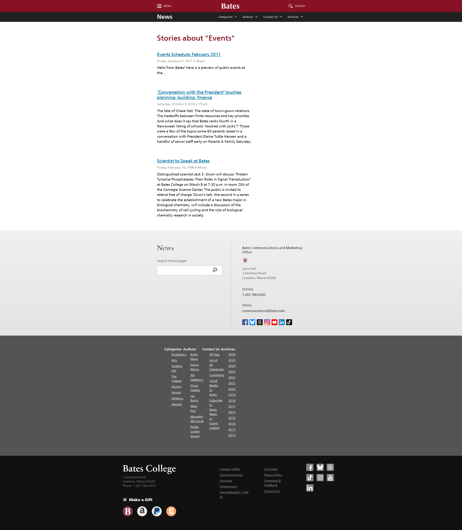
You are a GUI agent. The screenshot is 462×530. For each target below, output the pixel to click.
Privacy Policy (273, 475)
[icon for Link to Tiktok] (289, 322)
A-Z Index (270, 469)
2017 (232, 406)
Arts (174, 360)
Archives (292, 17)
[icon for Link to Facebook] (245, 322)
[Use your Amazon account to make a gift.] (142, 511)
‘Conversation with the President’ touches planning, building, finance (199, 94)
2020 (232, 389)
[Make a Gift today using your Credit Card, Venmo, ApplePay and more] (128, 511)
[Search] (215, 270)
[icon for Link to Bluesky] (252, 322)
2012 (232, 435)
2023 (232, 372)
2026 (232, 354)
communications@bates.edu (263, 311)
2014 (232, 424)
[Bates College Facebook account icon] (309, 467)
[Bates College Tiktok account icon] (309, 477)
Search (300, 6)
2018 (232, 400)
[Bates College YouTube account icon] (330, 477)
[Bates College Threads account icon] (330, 467)
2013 (232, 429)
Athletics (177, 398)
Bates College (149, 468)
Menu (168, 6)
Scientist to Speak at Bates (183, 160)
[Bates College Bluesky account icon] (320, 467)
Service (176, 392)
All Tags (214, 354)
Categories (225, 17)
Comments (216, 375)
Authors (248, 17)
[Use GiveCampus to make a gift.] (171, 511)
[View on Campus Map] (245, 260)
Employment (228, 486)
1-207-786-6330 (253, 295)
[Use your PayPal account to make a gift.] (157, 511)
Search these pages (172, 261)
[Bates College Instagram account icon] (320, 477)
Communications (231, 475)
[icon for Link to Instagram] (267, 322)
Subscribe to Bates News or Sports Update (216, 414)
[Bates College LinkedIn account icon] (309, 488)
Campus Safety (230, 469)
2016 (232, 412)
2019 (232, 395)
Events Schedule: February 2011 (189, 54)
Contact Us (270, 17)
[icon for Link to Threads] (260, 322)
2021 (232, 383)
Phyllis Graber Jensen (195, 431)
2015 (232, 418)
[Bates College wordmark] (230, 6)
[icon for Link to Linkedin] (282, 322)
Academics (178, 354)
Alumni (176, 387)
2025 (232, 360)
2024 (232, 366)
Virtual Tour (272, 491)
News (164, 16)
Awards (176, 404)
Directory (226, 480)
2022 (232, 377)
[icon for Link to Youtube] (274, 322)
